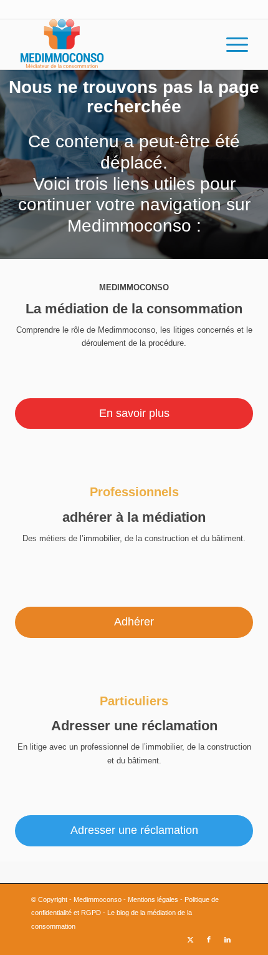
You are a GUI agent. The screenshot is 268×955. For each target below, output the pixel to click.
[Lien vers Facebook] (208, 939)
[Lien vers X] (190, 939)
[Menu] (231, 44)
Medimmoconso (98, 899)
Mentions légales (153, 899)
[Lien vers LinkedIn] (227, 939)
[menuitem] (231, 44)
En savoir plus (134, 413)
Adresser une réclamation (134, 830)
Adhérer (134, 621)
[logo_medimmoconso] (111, 44)
